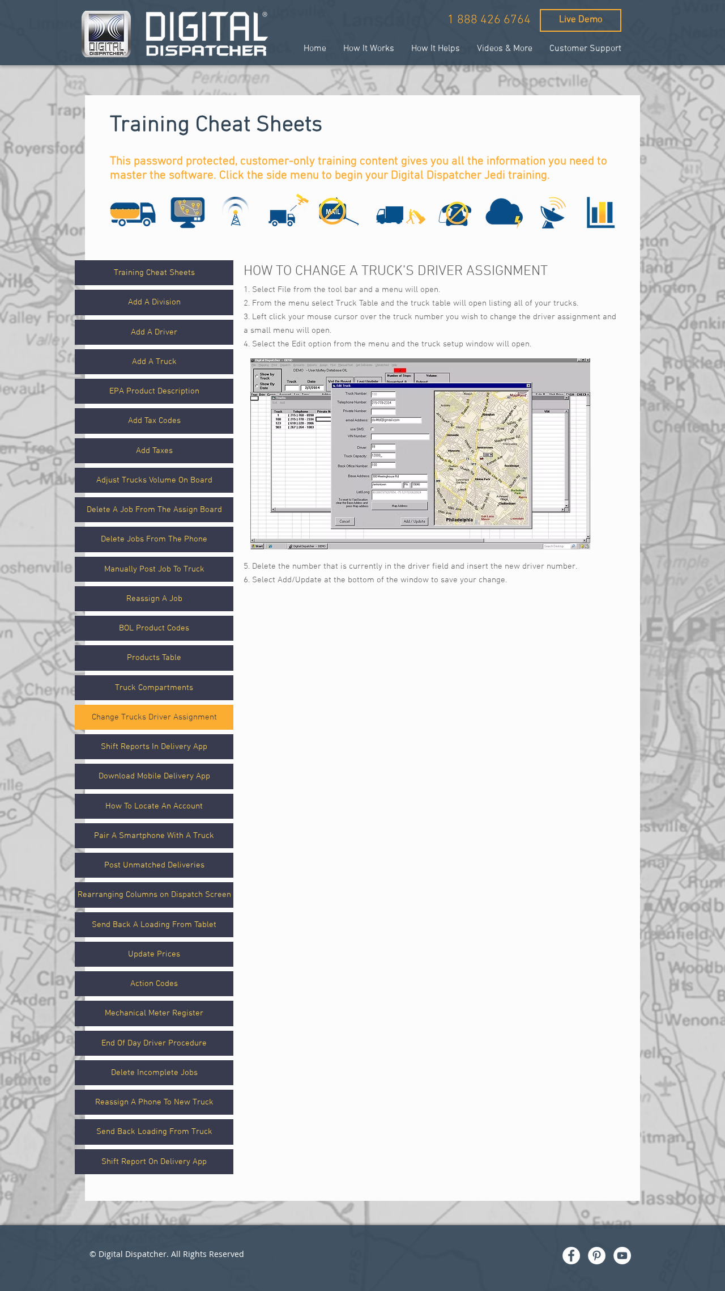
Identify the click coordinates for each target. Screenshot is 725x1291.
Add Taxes (154, 451)
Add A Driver (154, 332)
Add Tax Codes (154, 421)
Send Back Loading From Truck (154, 1132)
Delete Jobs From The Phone (154, 539)
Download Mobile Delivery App (154, 776)
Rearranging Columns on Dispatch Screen (154, 895)
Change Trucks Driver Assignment (154, 717)
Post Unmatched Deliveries (154, 865)
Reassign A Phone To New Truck (154, 1102)
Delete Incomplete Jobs (154, 1073)
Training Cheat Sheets (154, 273)
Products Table (154, 658)
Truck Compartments (154, 688)
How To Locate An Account (154, 806)
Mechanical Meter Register (154, 1013)
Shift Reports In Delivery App (154, 747)
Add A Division (154, 302)
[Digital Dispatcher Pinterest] (596, 1255)
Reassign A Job (154, 599)
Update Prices (154, 954)
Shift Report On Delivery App (154, 1162)
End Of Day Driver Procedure (154, 1043)
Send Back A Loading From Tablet (154, 925)
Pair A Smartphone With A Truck (154, 836)
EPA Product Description (154, 391)
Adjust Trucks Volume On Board (154, 480)
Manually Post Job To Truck (154, 569)
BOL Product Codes (154, 628)
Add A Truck (154, 362)
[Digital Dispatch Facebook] (571, 1255)
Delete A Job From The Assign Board (154, 510)
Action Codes (154, 984)
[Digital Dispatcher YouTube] (622, 1255)
